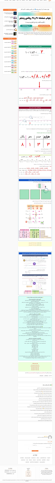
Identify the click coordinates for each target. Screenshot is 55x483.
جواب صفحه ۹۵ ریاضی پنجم (35, 366)
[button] (34, 263)
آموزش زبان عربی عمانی (27, 457)
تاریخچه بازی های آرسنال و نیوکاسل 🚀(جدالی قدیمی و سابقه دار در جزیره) (43, 389)
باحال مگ (38, 11)
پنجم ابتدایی (35, 11)
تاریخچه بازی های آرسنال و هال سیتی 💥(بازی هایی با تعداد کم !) (44, 391)
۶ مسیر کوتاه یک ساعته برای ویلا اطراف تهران (46, 418)
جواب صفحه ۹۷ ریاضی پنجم (35, 368)
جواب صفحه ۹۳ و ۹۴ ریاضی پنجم (35, 366)
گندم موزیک (48, 457)
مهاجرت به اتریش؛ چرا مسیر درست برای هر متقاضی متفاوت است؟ (44, 396)
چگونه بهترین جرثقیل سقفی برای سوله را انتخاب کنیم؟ (45, 400)
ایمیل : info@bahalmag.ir (10, 473)
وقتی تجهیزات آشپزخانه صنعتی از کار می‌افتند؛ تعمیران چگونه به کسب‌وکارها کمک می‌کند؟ (41, 410)
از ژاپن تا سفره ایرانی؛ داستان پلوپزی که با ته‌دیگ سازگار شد (44, 415)
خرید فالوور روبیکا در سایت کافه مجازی (34, 462)
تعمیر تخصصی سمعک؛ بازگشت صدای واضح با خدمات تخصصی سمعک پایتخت (42, 401)
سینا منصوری (45, 436)
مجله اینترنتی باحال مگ (30, 34)
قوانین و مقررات (28, 475)
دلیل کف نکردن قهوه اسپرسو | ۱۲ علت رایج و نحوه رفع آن (45, 420)
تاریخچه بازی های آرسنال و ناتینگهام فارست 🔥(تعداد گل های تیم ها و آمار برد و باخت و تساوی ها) (40, 406)
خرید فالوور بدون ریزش (42, 462)
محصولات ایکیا (22, 457)
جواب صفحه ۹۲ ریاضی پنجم (32, 243)
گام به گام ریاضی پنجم (43, 372)
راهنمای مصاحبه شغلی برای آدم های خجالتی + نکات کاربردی (44, 388)
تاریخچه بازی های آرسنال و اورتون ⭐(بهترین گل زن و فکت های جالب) (43, 393)
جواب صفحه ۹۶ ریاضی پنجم (35, 367)
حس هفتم (38, 457)
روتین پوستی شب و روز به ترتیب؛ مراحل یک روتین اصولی (45, 394)
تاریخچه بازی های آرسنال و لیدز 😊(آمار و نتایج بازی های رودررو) (44, 408)
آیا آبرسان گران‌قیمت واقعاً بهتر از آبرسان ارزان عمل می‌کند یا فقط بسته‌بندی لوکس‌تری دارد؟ (41, 405)
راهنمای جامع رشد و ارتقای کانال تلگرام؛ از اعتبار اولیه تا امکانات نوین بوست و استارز (41, 417)
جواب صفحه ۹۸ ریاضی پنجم (35, 369)
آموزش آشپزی (27, 462)
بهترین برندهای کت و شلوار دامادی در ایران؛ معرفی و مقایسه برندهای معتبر (43, 403)
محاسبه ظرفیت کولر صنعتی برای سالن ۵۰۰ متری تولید (45, 398)
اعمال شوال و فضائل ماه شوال (48, 412)
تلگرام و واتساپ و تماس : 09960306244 (10, 472)
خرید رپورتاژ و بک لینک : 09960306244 (10, 470)
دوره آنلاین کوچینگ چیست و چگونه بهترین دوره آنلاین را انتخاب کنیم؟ (43, 413)
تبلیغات (28, 474)
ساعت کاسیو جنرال (33, 457)
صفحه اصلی (28, 472)
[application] (35, 264)
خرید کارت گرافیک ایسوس (43, 457)
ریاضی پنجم (32, 11)
